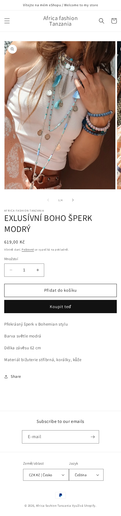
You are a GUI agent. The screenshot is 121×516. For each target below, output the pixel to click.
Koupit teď (60, 306)
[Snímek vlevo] (48, 200)
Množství (11, 258)
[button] (7, 21)
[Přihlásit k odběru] (92, 436)
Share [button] (16, 376)
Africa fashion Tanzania (53, 506)
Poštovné (28, 249)
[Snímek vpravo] (73, 200)
